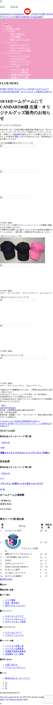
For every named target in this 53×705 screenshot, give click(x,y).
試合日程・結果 (12, 29)
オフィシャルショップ (20, 48)
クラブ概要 (15, 37)
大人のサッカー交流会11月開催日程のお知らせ (20, 421)
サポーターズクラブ (19, 45)
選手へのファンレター (20, 40)
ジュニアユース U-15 (19, 56)
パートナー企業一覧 (19, 69)
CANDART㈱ (18, 134)
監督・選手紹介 (17, 34)
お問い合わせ (11, 665)
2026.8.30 (5, 442)
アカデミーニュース (19, 64)
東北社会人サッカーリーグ (17, 678)
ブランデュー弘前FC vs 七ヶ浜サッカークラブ (21, 483)
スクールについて (18, 59)
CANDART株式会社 (8, 408)
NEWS (8, 26)
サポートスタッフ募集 (20, 50)
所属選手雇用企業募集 (20, 75)
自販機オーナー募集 (19, 77)
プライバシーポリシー (15, 667)
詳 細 (2, 489)
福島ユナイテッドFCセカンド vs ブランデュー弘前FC (25, 453)
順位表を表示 (6, 579)
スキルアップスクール (20, 61)
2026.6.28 (5, 473)
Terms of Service (16, 699)
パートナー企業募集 (19, 72)
